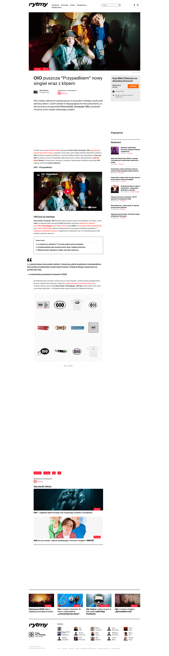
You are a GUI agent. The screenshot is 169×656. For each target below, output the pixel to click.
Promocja (64, 648)
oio (59, 473)
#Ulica (72, 5)
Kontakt (77, 648)
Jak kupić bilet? (119, 91)
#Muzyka (64, 5)
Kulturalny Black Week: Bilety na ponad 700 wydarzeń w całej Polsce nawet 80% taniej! (125, 160)
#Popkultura (81, 5)
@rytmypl (64, 93)
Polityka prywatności (103, 648)
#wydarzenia (57, 7)
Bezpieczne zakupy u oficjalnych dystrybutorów (124, 96)
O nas (59, 648)
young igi (46, 473)
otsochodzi (38, 473)
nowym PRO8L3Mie (44, 228)
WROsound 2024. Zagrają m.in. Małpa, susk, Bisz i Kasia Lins (58, 250)
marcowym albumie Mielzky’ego (90, 226)
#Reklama (55, 5)
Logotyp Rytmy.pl (115, 648)
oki (54, 473)
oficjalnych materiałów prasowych (46, 231)
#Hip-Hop (45, 69)
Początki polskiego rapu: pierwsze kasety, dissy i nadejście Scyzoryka (61, 247)
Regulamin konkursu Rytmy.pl (89, 648)
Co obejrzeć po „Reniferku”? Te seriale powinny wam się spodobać (60, 244)
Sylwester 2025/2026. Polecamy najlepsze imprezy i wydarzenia (130, 149)
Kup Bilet (133, 86)
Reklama (71, 648)
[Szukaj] (119, 5)
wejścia (52, 150)
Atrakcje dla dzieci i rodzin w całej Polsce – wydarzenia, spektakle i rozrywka (130, 188)
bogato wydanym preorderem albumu (79, 283)
